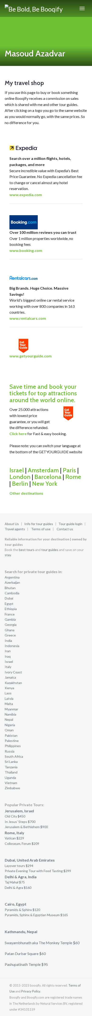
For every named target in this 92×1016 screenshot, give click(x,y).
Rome (73, 477)
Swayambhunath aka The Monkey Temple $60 (42, 942)
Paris (69, 470)
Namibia (10, 714)
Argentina (12, 577)
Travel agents (15, 529)
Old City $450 (15, 816)
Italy (8, 667)
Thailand (11, 772)
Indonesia (12, 646)
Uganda (10, 778)
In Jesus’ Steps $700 (20, 822)
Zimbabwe (12, 788)
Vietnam (11, 783)
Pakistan (11, 735)
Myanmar (11, 709)
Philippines (13, 746)
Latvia (9, 698)
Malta (9, 704)
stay (8, 555)
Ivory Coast (13, 672)
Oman (9, 730)
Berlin (20, 483)
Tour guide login (70, 524)
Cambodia (12, 593)
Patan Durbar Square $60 (25, 953)
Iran (8, 651)
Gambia (10, 619)
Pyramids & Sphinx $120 (22, 910)
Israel (16, 470)
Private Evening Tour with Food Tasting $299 (38, 871)
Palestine (12, 741)
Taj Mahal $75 (15, 882)
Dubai (9, 598)
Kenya (9, 688)
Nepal (9, 719)
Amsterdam (43, 470)
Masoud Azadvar (35, 53)
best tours (26, 550)
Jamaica (10, 677)
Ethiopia (11, 609)
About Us (12, 524)
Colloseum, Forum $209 (22, 844)
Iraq (8, 656)
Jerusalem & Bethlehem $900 (26, 827)
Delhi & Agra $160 (18, 888)
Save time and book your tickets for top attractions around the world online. (43, 393)
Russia (9, 751)
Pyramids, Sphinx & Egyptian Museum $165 (36, 915)
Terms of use (40, 529)
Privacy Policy (30, 991)
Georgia (11, 625)
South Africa (14, 756)
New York (44, 483)
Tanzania (11, 767)
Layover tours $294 (19, 866)
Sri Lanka (11, 762)
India (8, 641)
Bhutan (10, 588)
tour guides (49, 550)
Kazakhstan (13, 683)
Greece (10, 635)
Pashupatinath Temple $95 (26, 964)
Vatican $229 (14, 838)
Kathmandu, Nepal (21, 931)
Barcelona (47, 477)
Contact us (65, 529)
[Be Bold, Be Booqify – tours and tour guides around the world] (34, 8)
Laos (8, 693)
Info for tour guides (38, 524)
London (19, 477)
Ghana (9, 630)
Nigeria (10, 725)
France (10, 614)
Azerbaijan (12, 582)
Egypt (9, 604)
